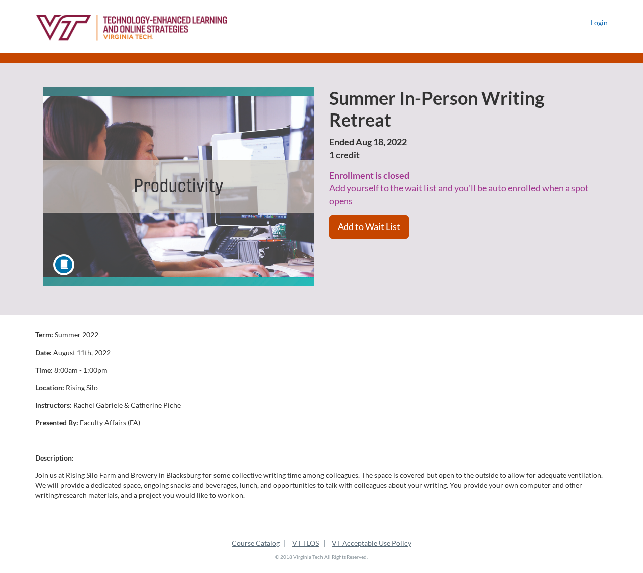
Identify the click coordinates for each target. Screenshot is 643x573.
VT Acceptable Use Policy (371, 543)
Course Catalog (256, 543)
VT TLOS (305, 543)
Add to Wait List (369, 226)
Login (599, 22)
